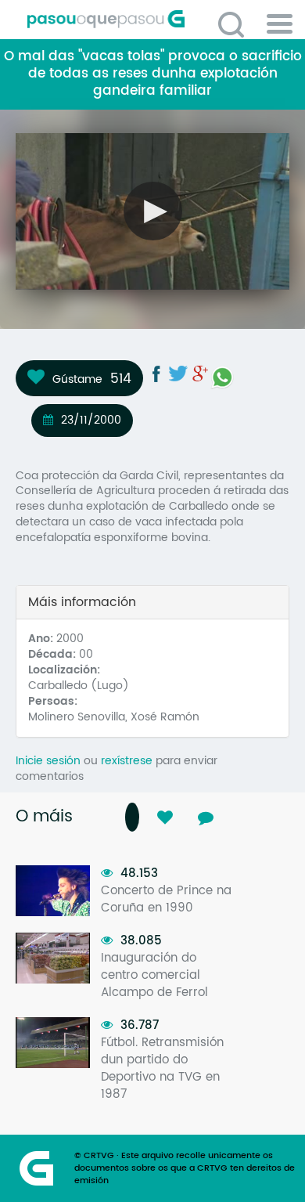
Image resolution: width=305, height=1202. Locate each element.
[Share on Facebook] (156, 373)
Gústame (77, 379)
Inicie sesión (48, 761)
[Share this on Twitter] (178, 373)
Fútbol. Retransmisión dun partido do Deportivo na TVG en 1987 (162, 1068)
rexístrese (126, 761)
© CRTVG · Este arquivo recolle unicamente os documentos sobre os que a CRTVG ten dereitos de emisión (184, 1168)
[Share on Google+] (200, 373)
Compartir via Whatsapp (222, 377)
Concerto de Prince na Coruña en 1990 (166, 899)
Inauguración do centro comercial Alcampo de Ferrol (154, 975)
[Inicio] (158, 19)
